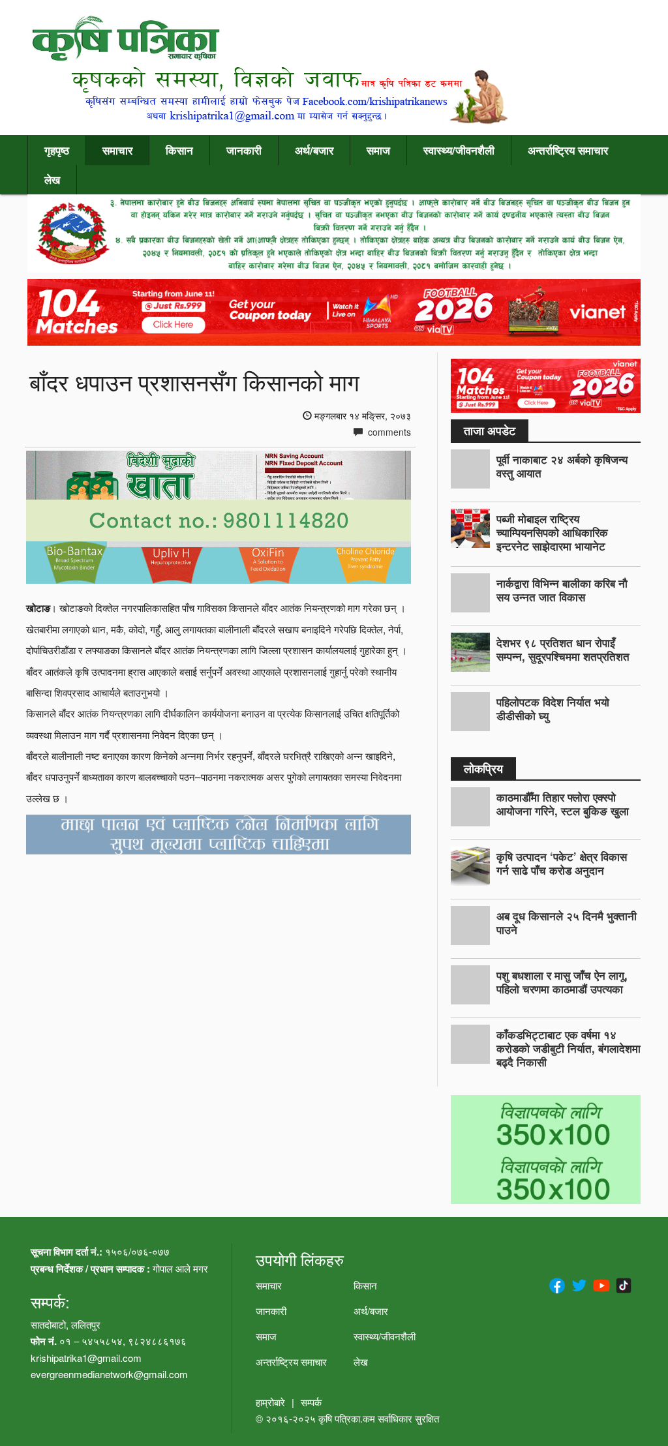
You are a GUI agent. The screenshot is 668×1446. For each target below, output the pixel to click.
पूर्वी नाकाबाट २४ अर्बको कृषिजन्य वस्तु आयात (562, 466)
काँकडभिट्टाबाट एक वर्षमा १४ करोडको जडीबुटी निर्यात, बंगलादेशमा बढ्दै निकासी (568, 1048)
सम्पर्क (311, 1402)
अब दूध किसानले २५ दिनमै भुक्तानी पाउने (566, 922)
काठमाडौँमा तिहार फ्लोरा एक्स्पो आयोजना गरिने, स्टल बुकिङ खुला (562, 804)
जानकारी (244, 150)
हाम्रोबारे (270, 1402)
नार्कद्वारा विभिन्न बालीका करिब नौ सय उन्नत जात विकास (562, 590)
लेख (52, 179)
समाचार (117, 150)
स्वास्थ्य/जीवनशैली (458, 150)
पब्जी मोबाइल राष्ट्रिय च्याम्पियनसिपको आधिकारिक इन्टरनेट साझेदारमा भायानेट (552, 532)
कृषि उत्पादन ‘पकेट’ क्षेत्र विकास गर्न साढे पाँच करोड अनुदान (561, 863)
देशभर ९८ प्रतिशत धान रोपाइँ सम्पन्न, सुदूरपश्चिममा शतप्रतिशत (563, 649)
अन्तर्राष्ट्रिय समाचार (568, 150)
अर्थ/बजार (314, 150)
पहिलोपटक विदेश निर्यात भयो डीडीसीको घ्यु (552, 708)
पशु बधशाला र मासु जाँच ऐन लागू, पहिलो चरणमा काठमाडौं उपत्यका (562, 982)
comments (388, 431)
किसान (179, 150)
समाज (378, 150)
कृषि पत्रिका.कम (348, 1418)
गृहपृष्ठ (56, 150)
